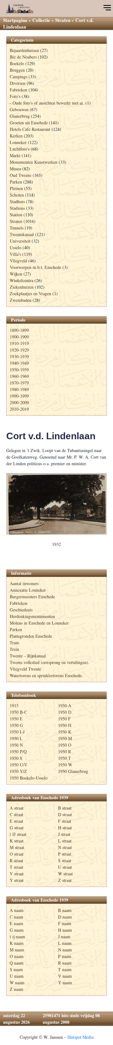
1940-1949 (19, 363)
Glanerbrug (20, 116)
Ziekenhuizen (22, 287)
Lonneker (18, 142)
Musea (15, 169)
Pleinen (16, 188)
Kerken (16, 136)
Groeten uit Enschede (29, 123)
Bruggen (17, 70)
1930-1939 (19, 356)
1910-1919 (19, 343)
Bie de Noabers (23, 57)
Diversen (17, 83)
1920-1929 (19, 350)
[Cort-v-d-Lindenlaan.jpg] (56, 504)
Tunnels (17, 228)
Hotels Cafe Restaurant (30, 129)
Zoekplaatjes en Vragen (30, 293)
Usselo (15, 247)
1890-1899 (19, 330)
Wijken (16, 274)
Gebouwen (19, 109)
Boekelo (17, 63)
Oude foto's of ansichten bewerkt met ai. (48, 103)
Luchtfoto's (20, 149)
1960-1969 (19, 376)
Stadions (17, 208)
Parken (16, 182)
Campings (18, 77)
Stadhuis (17, 201)
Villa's (15, 254)
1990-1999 (19, 396)
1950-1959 (19, 370)
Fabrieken (18, 90)
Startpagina (15, 20)
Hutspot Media (80, 1037)
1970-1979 (19, 383)
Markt (15, 155)
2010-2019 (19, 409)
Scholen (17, 195)
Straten (62, 20)
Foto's (15, 96)
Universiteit (20, 241)
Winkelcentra (21, 280)
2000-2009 (19, 402)
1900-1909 (19, 337)
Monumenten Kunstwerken (33, 162)
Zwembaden (20, 300)
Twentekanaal (22, 234)
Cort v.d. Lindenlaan (50, 436)
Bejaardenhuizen (24, 50)
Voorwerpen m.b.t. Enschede (35, 267)
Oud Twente (20, 175)
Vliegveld (18, 261)
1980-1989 (19, 389)
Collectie (41, 20)
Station (16, 215)
